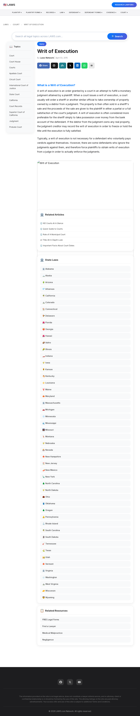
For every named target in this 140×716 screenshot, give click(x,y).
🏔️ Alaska (47, 275)
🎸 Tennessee (49, 544)
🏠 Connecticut (49, 309)
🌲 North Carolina (51, 483)
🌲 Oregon (47, 510)
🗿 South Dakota (50, 537)
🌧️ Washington (49, 577)
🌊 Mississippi (49, 423)
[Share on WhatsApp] (84, 65)
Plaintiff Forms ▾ (34, 12)
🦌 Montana (48, 436)
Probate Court (15, 127)
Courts (12, 67)
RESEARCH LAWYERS (124, 5)
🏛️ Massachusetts (51, 403)
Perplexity (62, 65)
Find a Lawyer (49, 626)
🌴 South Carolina (51, 530)
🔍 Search (117, 36)
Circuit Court (15, 79)
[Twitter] (70, 682)
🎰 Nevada (47, 450)
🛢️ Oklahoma (48, 503)
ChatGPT (54, 65)
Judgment (13, 121)
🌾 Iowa (46, 362)
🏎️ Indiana (47, 356)
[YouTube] (79, 682)
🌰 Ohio (46, 497)
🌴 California (48, 295)
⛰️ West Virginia (50, 584)
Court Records (15, 106)
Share (45, 65)
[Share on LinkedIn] (77, 65)
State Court (14, 94)
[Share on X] (70, 65)
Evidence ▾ (111, 12)
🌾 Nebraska (48, 443)
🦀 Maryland (48, 396)
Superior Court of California (17, 113)
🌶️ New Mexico (49, 470)
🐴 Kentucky (48, 376)
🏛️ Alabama (48, 269)
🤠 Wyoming (48, 597)
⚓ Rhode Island (50, 523)
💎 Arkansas (48, 289)
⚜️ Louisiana (48, 383)
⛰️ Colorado (48, 302)
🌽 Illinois (47, 349)
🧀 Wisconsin (49, 591)
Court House (14, 61)
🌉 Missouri (48, 430)
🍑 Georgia (47, 329)
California (13, 100)
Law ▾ (62, 12)
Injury (41, 44)
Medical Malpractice (52, 633)
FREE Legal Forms (50, 619)
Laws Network (47, 58)
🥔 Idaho (46, 342)
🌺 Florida (47, 322)
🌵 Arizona (47, 282)
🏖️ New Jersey (49, 463)
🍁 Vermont (47, 564)
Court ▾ (124, 12)
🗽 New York (48, 477)
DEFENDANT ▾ (74, 12)
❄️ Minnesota (49, 416)
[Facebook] (61, 682)
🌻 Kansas (47, 369)
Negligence (48, 639)
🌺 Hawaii (47, 336)
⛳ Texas (46, 550)
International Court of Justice (18, 86)
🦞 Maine (46, 389)
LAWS (5, 24)
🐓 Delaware (48, 316)
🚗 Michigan (48, 409)
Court (11, 55)
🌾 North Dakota (50, 490)
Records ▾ (51, 12)
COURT (16, 24)
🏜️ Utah (46, 557)
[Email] (92, 65)
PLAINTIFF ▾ (17, 12)
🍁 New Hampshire (51, 456)
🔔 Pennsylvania (50, 517)
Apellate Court (15, 73)
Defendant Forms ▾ (93, 12)
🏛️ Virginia (47, 570)
